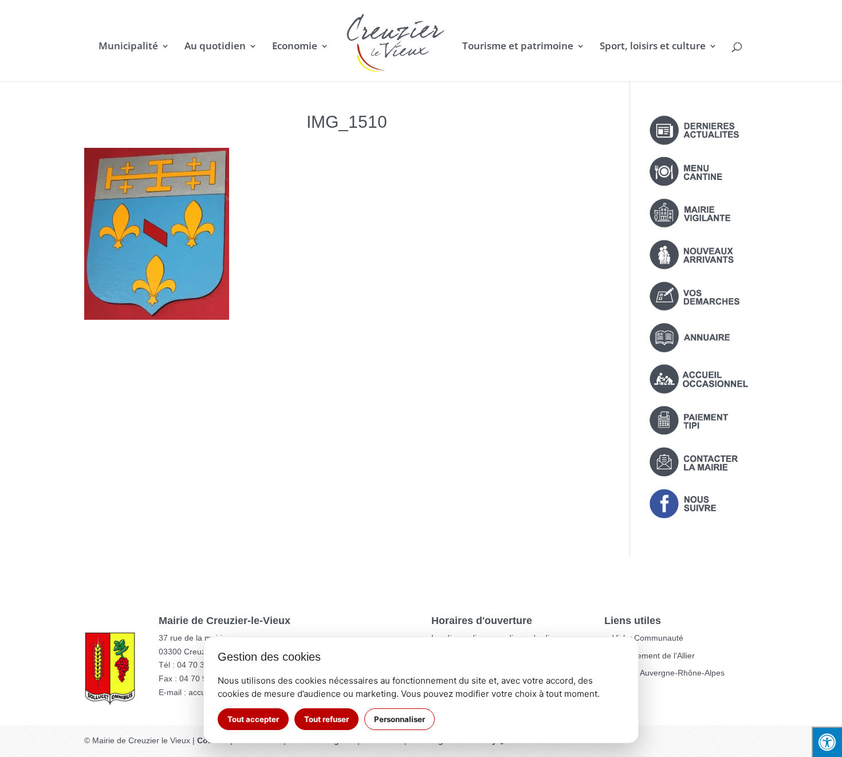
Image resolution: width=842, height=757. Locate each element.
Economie (294, 47)
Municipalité (128, 47)
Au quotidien (215, 47)
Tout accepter (253, 719)
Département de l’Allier (653, 655)
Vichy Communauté (647, 637)
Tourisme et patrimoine (517, 47)
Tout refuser (326, 719)
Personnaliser (399, 719)
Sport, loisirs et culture (653, 47)
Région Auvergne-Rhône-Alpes (668, 672)
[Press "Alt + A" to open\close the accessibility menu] (827, 742)
